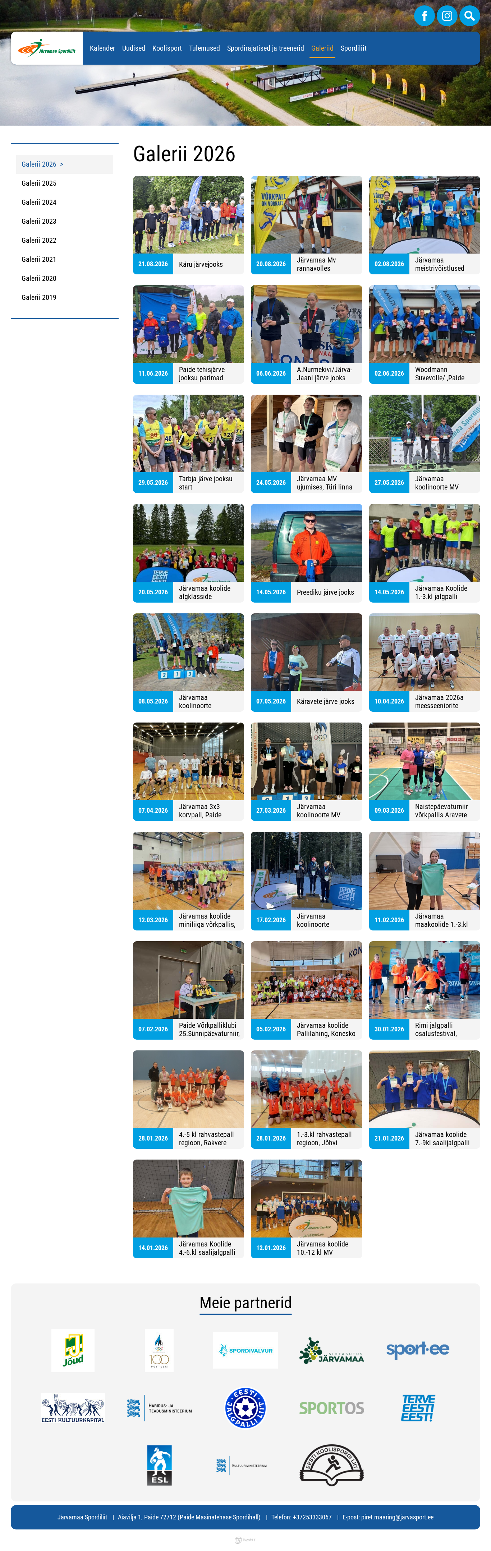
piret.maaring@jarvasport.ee (397, 1517)
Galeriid (322, 48)
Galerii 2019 (39, 297)
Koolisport (167, 48)
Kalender (102, 48)
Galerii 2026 (39, 164)
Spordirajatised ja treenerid (265, 48)
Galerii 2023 (39, 221)
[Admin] (2, 5)
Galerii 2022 (39, 240)
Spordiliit (354, 48)
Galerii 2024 (39, 202)
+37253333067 (312, 1517)
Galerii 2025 (39, 183)
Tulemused (204, 48)
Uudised (133, 48)
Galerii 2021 (39, 259)
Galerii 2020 (39, 278)
